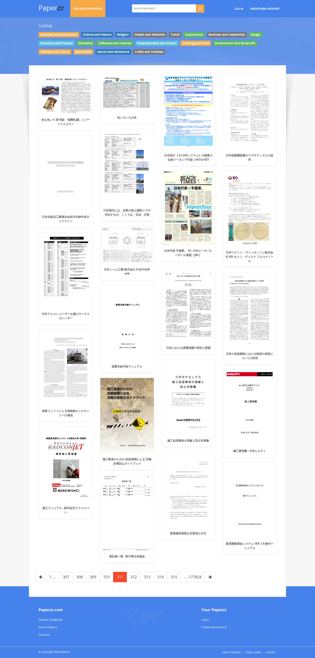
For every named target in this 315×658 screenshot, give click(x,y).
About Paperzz (48, 627)
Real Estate (83, 52)
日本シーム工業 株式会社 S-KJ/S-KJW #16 (127, 271)
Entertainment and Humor (157, 43)
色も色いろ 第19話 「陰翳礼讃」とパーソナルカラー (65, 122)
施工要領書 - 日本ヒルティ (249, 451)
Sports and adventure (113, 52)
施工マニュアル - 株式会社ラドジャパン (65, 510)
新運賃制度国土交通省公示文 (188, 533)
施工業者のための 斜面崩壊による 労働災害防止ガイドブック (127, 461)
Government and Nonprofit (235, 43)
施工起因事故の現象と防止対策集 (188, 440)
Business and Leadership (226, 35)
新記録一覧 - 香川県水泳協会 (127, 556)
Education (85, 43)
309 (93, 576)
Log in (205, 619)
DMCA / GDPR (253, 652)
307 (66, 576)
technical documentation (58, 35)
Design (255, 35)
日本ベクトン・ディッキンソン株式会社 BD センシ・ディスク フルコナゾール (249, 256)
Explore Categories (50, 619)
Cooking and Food (195, 43)
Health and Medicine (150, 35)
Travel (175, 35)
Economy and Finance (56, 43)
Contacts (44, 635)
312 (133, 576)
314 (160, 576)
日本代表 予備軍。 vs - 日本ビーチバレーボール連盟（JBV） (188, 253)
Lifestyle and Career (55, 52)
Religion (123, 35)
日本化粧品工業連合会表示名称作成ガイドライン (65, 219)
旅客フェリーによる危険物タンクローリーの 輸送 (65, 413)
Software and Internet (115, 43)
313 (147, 576)
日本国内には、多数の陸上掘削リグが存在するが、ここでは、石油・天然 (127, 212)
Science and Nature (97, 35)
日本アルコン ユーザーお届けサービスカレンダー (66, 316)
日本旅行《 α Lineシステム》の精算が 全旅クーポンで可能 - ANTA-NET (188, 157)
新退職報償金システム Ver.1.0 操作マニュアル (249, 546)
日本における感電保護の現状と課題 (188, 348)
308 (79, 576)
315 (174, 576)
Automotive (194, 35)
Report (270, 652)
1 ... (52, 576)
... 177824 (192, 576)
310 (106, 576)
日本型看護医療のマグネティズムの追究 (249, 157)
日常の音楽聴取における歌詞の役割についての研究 (249, 356)
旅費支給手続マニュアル (127, 366)
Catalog (45, 25)
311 (120, 576)
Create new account (214, 627)
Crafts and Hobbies (149, 52)
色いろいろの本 (127, 117)
